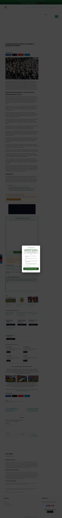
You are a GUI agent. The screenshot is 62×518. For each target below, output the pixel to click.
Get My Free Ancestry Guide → (31, 268)
